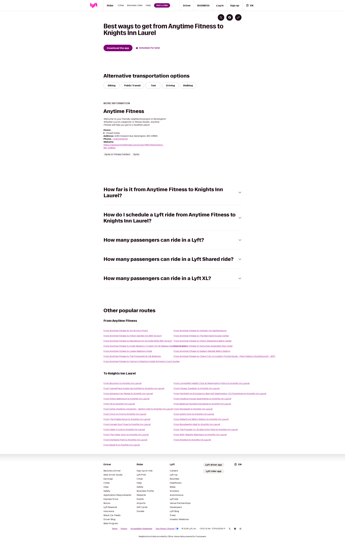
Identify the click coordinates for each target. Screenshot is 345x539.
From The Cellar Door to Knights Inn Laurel (126, 434)
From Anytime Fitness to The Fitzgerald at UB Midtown (132, 356)
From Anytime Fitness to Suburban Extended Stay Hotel (203, 346)
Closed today (113, 133)
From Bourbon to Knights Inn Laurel (123, 383)
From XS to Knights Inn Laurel (119, 403)
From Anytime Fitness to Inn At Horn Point (126, 330)
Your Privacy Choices (165, 528)
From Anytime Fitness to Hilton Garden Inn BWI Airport (133, 335)
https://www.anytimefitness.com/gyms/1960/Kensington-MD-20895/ (133, 146)
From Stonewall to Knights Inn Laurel (193, 409)
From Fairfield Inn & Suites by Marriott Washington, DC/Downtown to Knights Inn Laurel (220, 393)
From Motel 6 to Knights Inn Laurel (122, 444)
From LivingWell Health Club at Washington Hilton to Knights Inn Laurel (212, 383)
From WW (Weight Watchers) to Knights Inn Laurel (200, 434)
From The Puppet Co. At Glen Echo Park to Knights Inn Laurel (206, 429)
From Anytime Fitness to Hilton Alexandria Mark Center (203, 340)
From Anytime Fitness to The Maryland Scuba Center (201, 335)
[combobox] (249, 5)
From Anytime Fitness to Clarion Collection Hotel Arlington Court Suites (142, 361)
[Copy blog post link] (238, 17)
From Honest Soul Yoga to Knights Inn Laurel (127, 424)
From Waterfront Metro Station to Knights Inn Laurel (201, 419)
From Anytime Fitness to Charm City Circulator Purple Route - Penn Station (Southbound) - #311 (224, 356)
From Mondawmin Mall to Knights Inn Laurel (197, 424)
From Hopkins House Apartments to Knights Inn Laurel (202, 398)
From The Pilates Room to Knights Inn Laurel (127, 419)
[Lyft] (93, 5)
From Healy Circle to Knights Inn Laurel (124, 429)
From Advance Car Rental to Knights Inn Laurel (128, 393)
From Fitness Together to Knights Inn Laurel (197, 388)
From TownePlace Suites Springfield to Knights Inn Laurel (134, 388)
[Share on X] (221, 17)
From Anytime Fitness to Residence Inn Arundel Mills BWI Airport (138, 340)
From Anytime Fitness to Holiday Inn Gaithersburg (200, 330)
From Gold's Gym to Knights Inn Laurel (194, 414)
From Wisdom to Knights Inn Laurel (192, 439)
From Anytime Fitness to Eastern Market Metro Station (202, 351)
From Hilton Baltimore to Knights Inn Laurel (126, 398)
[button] (173, 192)
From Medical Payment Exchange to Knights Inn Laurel (202, 403)
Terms (114, 528)
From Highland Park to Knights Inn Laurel (125, 439)
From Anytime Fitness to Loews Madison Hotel (128, 351)
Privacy (124, 528)
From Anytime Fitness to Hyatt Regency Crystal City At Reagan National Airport (145, 346)
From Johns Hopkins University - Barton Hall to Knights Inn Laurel (138, 409)
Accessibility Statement (141, 528)
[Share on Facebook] (229, 17)
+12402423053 (120, 138)
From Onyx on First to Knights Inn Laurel (125, 414)
